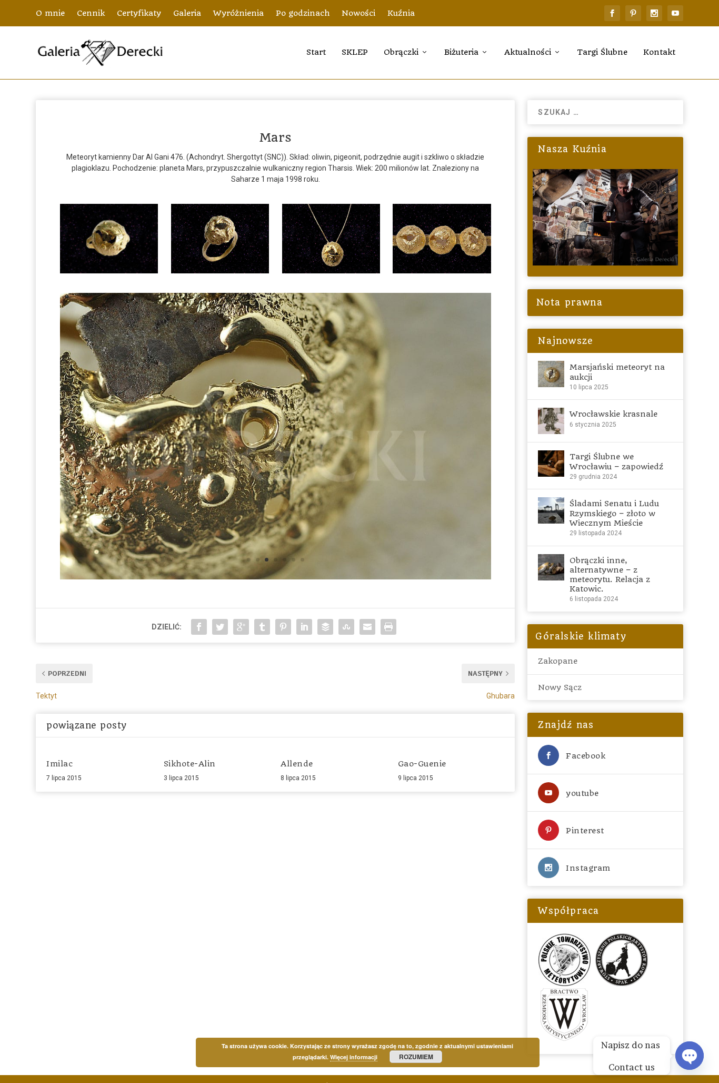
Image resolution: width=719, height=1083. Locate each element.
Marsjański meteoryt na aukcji (617, 371)
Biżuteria (461, 52)
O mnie (50, 13)
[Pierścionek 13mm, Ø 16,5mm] (220, 271)
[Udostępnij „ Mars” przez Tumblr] (262, 626)
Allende (297, 764)
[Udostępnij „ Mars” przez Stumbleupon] (346, 626)
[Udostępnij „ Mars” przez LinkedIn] (304, 626)
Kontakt (659, 52)
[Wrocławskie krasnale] (551, 421)
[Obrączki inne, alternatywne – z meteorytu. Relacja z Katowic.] (551, 567)
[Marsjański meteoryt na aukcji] (551, 374)
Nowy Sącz (560, 687)
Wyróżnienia (238, 13)
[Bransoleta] (442, 271)
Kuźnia (401, 13)
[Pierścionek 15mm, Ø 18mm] (109, 271)
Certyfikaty (139, 13)
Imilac (59, 764)
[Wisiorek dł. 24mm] (331, 271)
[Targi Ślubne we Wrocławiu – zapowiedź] (551, 463)
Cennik (91, 13)
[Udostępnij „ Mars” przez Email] (367, 626)
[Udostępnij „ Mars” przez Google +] (241, 626)
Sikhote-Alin (190, 764)
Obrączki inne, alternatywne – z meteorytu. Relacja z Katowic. (610, 575)
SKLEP (355, 52)
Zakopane (557, 661)
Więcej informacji (353, 1057)
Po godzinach (302, 13)
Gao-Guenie (422, 764)
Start (316, 52)
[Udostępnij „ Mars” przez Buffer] (325, 626)
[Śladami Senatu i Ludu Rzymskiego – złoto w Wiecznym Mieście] (551, 510)
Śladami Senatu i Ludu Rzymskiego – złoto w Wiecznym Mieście (614, 513)
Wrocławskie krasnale (613, 414)
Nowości (358, 13)
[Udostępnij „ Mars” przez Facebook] (198, 626)
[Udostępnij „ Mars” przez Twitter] (220, 626)
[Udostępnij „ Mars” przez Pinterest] (283, 626)
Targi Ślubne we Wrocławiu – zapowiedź (616, 461)
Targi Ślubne (602, 52)
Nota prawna (567, 302)
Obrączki (401, 52)
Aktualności (527, 52)
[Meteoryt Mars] (275, 577)
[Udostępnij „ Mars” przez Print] (388, 626)
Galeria (187, 13)
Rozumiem (416, 1056)
